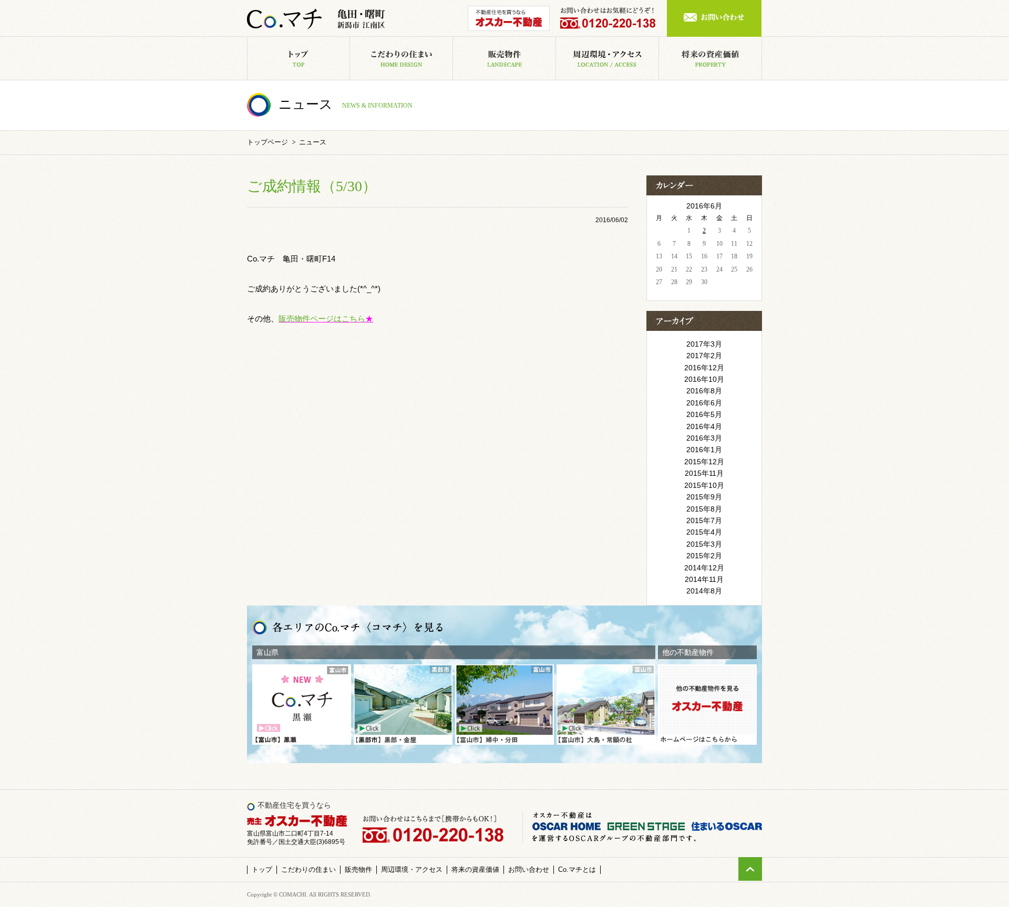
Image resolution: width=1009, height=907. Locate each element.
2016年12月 (704, 367)
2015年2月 (704, 555)
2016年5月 (704, 414)
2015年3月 (704, 544)
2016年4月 (704, 426)
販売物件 (555, 42)
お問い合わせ (714, 18)
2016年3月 (704, 438)
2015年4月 (704, 532)
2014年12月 (704, 568)
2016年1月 (704, 449)
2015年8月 (704, 509)
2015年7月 (704, 520)
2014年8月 (704, 591)
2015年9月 (704, 497)
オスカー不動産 (509, 18)
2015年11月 (704, 473)
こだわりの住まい (452, 42)
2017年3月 (704, 344)
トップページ (267, 142)
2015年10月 (704, 485)
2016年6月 (704, 403)
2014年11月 (704, 579)
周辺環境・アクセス (658, 42)
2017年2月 (704, 355)
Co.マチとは (577, 869)
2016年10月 (704, 379)
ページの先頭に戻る (750, 869)
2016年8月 (704, 391)
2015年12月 (704, 461)
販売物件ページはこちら (322, 318)
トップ (349, 42)
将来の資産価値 (761, 42)
